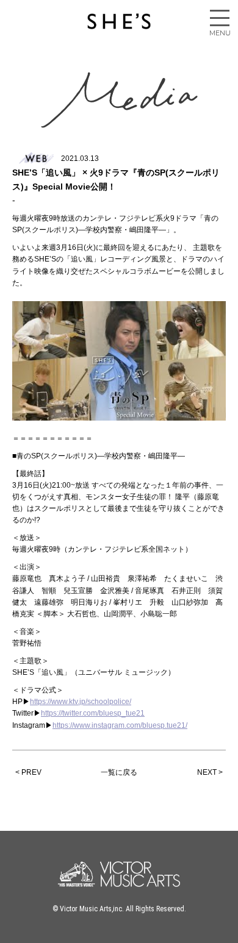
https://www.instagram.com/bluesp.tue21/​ (119, 725)
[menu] (219, 18)
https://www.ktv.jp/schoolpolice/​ (80, 701)
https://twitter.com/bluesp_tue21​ (93, 713)
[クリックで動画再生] (119, 361)
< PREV (28, 772)
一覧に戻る (119, 772)
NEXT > (210, 772)
